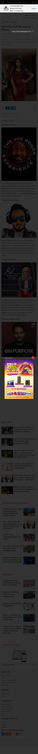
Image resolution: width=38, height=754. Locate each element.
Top (36, 747)
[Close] (1, 8)
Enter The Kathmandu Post (22, 31)
